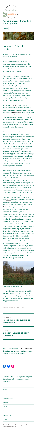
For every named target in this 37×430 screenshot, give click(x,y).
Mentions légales (26, 348)
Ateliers (5, 402)
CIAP (14, 112)
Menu (6, 28)
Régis (5, 207)
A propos (6, 394)
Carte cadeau (7, 415)
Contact (5, 419)
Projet (5, 407)
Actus (22, 307)
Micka (14, 105)
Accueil (5, 390)
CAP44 (8, 200)
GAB (19, 112)
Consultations (7, 398)
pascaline (8, 307)
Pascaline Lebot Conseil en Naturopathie (14, 425)
